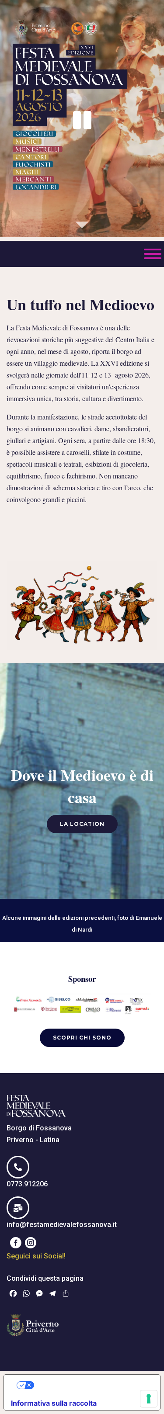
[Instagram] (30, 1242)
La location (82, 824)
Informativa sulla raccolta (54, 1403)
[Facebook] (15, 1242)
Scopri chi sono (82, 1037)
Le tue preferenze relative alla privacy (90, 1385)
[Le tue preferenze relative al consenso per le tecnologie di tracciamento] (148, 1398)
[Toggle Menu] (152, 254)
